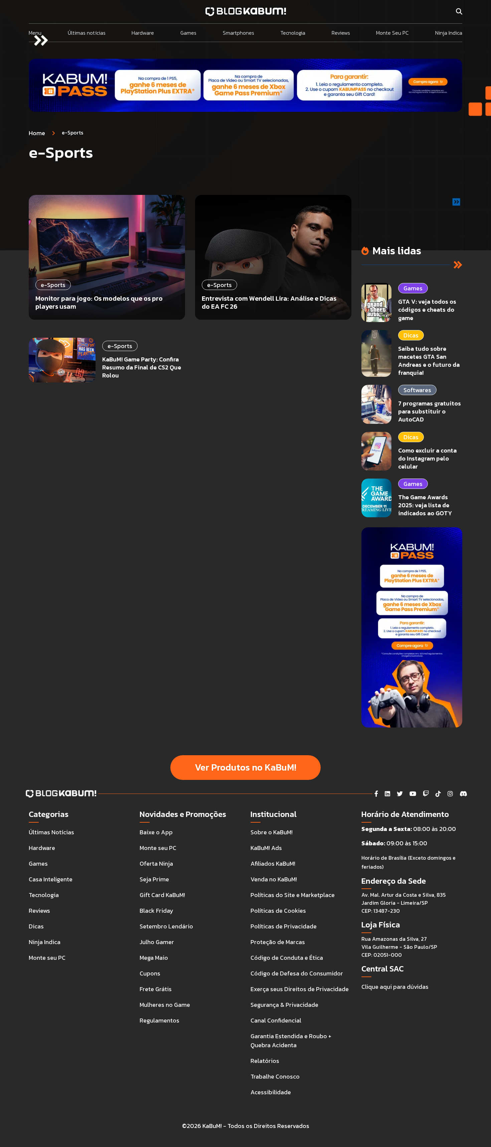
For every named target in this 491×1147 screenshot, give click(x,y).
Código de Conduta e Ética (287, 957)
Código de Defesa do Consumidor (297, 973)
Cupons (150, 973)
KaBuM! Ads (266, 847)
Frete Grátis (156, 988)
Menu (35, 33)
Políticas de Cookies (278, 910)
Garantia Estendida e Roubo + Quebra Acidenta (291, 1041)
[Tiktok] (438, 793)
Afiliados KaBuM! (273, 863)
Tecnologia (292, 33)
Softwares (417, 389)
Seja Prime (154, 879)
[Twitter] (400, 793)
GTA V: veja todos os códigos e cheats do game (427, 309)
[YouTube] (413, 793)
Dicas (411, 335)
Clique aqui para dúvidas (395, 986)
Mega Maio (154, 957)
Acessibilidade (271, 1092)
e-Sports (120, 345)
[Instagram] (450, 793)
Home (37, 132)
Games (188, 33)
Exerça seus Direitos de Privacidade (300, 988)
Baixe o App (156, 832)
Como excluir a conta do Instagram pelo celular (427, 458)
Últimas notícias (87, 33)
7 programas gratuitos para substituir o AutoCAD (429, 411)
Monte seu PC (47, 957)
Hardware (143, 33)
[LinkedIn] (387, 793)
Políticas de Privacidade (284, 926)
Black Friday (156, 910)
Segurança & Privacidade (284, 1004)
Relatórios (265, 1060)
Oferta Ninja (156, 863)
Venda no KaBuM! (274, 879)
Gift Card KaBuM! (162, 894)
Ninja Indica (448, 33)
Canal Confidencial (276, 1020)
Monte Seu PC (392, 33)
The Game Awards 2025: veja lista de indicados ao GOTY (425, 505)
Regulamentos (159, 1020)
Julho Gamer (157, 941)
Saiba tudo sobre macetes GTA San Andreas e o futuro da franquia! (429, 360)
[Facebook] (376, 793)
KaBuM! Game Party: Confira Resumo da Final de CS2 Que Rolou (141, 367)
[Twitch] (426, 793)
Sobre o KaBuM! (272, 832)
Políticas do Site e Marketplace (293, 894)
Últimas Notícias (51, 832)
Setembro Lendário (166, 926)
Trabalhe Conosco (275, 1076)
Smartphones (238, 33)
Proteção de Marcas (278, 941)
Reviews (341, 33)
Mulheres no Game (165, 1004)
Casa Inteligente (50, 879)
